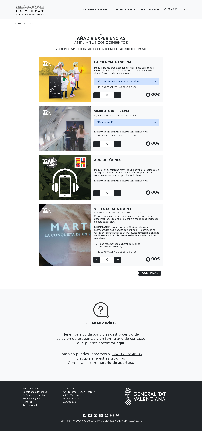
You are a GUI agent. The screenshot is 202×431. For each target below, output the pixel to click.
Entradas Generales (96, 9)
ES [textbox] (183, 10)
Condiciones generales (35, 392)
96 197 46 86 (170, 9)
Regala (154, 9)
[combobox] (185, 9)
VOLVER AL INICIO (24, 24)
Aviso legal (28, 402)
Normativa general (32, 399)
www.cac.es (69, 402)
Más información (105, 122)
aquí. (120, 343)
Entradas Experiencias (130, 9)
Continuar (150, 273)
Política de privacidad (34, 395)
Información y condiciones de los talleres (119, 81)
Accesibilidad (30, 405)
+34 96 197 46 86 (127, 354)
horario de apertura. (116, 362)
